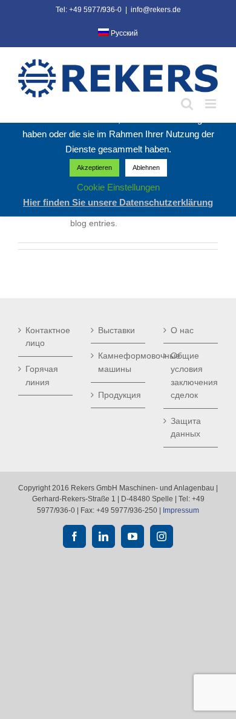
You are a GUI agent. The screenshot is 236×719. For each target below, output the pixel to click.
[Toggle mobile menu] (211, 103)
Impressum (181, 510)
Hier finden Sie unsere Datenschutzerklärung (118, 202)
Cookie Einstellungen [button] (118, 187)
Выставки (116, 330)
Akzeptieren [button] (94, 167)
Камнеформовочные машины (118, 362)
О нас (182, 330)
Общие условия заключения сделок (191, 375)
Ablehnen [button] (146, 167)
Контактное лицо (46, 336)
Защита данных (186, 427)
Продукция (118, 395)
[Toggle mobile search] (187, 103)
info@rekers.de (156, 9)
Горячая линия (41, 375)
